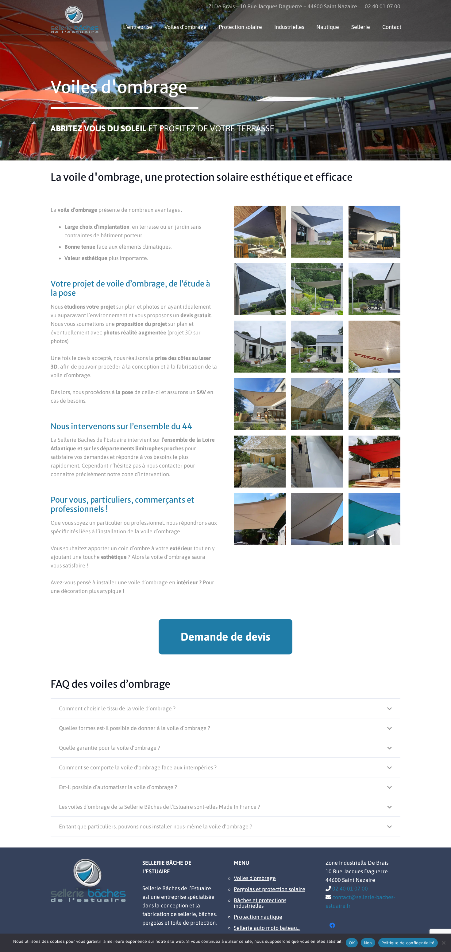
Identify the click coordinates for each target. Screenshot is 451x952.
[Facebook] (332, 925)
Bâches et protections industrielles (260, 903)
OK (352, 942)
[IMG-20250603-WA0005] (317, 404)
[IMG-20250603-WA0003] (374, 404)
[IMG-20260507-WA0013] (317, 347)
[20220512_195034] (317, 462)
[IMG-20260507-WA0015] (374, 289)
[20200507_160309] (374, 519)
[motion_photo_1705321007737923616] (260, 289)
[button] (309, 27)
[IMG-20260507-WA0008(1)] (260, 404)
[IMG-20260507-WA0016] (317, 289)
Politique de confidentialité (408, 942)
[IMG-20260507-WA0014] (260, 347)
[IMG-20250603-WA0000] (260, 462)
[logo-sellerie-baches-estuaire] (74, 19)
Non (368, 942)
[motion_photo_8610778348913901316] (260, 232)
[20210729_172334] (374, 462)
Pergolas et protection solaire (269, 889)
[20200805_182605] (317, 519)
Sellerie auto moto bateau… (267, 928)
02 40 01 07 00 (350, 888)
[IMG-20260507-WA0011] (374, 347)
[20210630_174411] (260, 519)
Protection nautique (258, 917)
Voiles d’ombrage (255, 878)
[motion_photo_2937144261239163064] (374, 232)
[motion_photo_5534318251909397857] (317, 232)
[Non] (443, 943)
